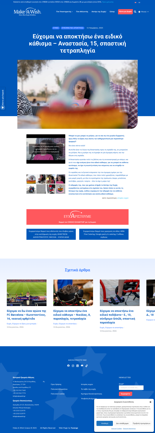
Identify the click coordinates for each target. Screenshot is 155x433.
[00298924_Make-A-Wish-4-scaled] (60, 179)
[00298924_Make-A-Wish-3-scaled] (50, 179)
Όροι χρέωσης (107, 2)
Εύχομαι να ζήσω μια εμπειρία (24, 324)
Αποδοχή (104, 423)
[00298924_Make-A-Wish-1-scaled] (31, 179)
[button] (150, 402)
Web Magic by (68, 428)
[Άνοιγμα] (68, 365)
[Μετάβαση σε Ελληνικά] (139, 2)
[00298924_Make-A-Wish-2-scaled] (41, 179)
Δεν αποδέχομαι (122, 423)
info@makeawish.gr (19, 396)
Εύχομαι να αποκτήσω (68, 324)
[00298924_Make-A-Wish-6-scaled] (41, 189)
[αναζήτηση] (135, 12)
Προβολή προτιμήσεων (141, 423)
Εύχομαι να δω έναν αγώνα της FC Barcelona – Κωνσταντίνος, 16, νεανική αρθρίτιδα (26, 314)
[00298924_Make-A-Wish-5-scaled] (31, 189)
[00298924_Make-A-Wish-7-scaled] (50, 189)
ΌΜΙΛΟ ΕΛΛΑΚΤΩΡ (76, 222)
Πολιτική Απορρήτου (129, 428)
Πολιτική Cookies (116, 428)
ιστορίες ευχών (123, 198)
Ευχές (9, 324)
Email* (121, 384)
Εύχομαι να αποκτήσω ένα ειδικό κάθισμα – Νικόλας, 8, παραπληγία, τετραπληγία (72, 314)
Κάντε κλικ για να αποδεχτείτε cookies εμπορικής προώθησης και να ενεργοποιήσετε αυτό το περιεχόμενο (46, 148)
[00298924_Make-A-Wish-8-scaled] (60, 189)
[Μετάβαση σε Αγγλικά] (135, 2)
